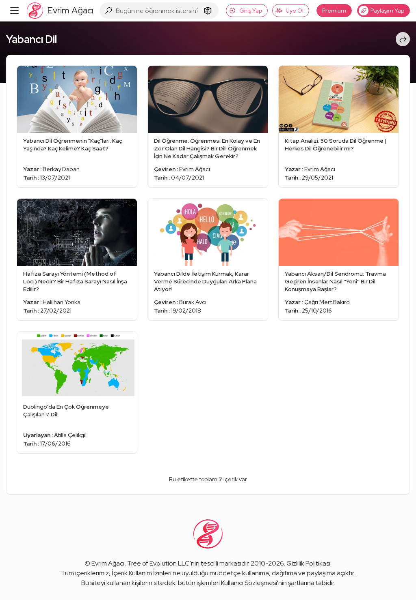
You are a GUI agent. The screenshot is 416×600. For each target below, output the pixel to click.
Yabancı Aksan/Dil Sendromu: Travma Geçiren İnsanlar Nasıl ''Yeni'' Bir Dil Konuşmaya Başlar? (335, 281)
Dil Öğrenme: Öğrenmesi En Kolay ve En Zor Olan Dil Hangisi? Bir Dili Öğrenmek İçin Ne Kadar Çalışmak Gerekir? (207, 148)
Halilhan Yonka (61, 302)
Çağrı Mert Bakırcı (327, 302)
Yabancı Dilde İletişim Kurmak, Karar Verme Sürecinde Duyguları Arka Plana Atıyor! (205, 281)
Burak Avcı (192, 302)
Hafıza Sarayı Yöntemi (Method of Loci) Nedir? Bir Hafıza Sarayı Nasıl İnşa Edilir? (75, 281)
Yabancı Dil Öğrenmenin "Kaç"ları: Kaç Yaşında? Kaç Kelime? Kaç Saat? (72, 144)
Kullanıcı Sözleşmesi (249, 583)
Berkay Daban (61, 169)
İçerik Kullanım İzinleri (141, 573)
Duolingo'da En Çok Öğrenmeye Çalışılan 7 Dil (66, 410)
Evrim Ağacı (194, 169)
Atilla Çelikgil (70, 435)
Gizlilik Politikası (308, 563)
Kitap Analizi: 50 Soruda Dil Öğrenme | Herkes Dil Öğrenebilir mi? (336, 144)
